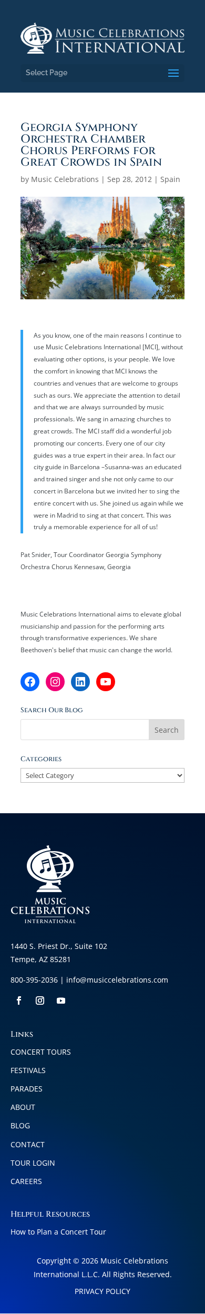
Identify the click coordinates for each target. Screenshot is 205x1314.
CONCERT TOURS (41, 1052)
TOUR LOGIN (33, 1163)
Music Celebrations (65, 179)
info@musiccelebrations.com (117, 980)
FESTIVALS (28, 1070)
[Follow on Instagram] (40, 1000)
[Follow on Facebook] (19, 1000)
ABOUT (23, 1107)
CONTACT (28, 1144)
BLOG (20, 1125)
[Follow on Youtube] (61, 1000)
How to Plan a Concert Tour (58, 1232)
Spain (170, 179)
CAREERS (26, 1181)
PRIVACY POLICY (102, 1291)
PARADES (27, 1089)
